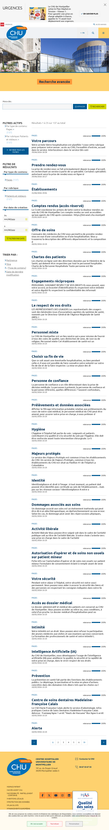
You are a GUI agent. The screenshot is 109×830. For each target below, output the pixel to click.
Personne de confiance (50, 381)
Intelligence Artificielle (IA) (54, 651)
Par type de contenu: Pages (16, 128)
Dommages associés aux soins (56, 504)
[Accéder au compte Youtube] (56, 795)
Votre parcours (44, 141)
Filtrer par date (16, 238)
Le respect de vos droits (51, 305)
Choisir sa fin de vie (48, 356)
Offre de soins (43, 230)
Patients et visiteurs (16, 196)
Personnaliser (74, 824)
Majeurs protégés (46, 453)
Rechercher (98, 107)
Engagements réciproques (53, 281)
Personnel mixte (45, 332)
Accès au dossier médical (52, 603)
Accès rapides (101, 24)
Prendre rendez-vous (49, 165)
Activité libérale (45, 529)
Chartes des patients (49, 257)
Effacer (81, 107)
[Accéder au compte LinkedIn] (69, 795)
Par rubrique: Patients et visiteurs (17, 138)
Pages (9, 180)
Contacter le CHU (86, 759)
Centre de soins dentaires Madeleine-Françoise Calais (62, 702)
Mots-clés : (7, 101)
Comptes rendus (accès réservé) (58, 206)
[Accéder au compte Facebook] (42, 795)
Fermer (105, 4)
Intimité (38, 627)
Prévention (41, 676)
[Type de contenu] (17, 268)
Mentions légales (16, 799)
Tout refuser (54, 824)
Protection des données (19, 802)
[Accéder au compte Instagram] (62, 795)
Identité (38, 480)
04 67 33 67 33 (85, 767)
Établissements (44, 189)
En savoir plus (90, 14)
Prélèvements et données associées (61, 405)
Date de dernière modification (14, 273)
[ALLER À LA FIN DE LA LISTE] (84, 742)
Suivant (103, 742)
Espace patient (14, 787)
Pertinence (11, 260)
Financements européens (19, 808)
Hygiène (38, 429)
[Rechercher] (93, 33)
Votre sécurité (43, 579)
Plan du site (13, 805)
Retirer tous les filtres (17, 151)
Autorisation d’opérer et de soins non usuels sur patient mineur (68, 555)
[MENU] (103, 33)
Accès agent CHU (15, 790)
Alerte (37, 728)
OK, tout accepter (36, 824)
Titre (8, 264)
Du (5, 215)
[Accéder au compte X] (49, 795)
